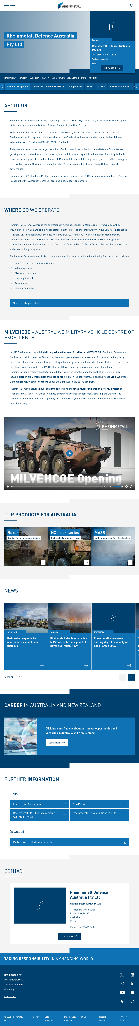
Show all (9, 677)
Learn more (54, 742)
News (89, 86)
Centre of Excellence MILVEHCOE (48, 86)
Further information (119, 86)
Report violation (103, 1018)
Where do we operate (17, 86)
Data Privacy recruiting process (75, 1018)
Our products (75, 86)
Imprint (35, 1016)
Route (94, 63)
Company (22, 77)
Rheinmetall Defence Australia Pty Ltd (68, 77)
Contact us (110, 68)
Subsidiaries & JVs (39, 77)
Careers (101, 86)
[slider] (57, 486)
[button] (2, 86)
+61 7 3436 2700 (86, 926)
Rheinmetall (10, 77)
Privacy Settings (123, 1018)
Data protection (49, 1018)
